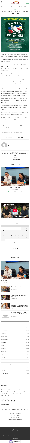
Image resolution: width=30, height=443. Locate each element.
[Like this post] (16, 137)
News (8, 6)
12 (11, 233)
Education (15, 333)
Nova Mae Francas (12, 14)
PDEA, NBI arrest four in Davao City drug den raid (19, 296)
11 (7, 233)
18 (7, 235)
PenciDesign (24, 435)
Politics (15, 360)
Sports (15, 370)
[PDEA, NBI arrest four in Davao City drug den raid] (5, 297)
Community (15, 330)
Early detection (15, 187)
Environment (15, 339)
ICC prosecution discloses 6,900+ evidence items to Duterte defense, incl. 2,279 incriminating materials (19, 314)
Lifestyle (15, 348)
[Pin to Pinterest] (21, 137)
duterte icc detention (7, 132)
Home (2, 6)
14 (18, 233)
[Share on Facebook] (18, 137)
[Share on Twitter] (19, 137)
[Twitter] (16, 430)
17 (3, 235)
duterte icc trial (18, 132)
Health (15, 345)
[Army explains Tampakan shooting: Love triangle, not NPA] (5, 289)
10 (3, 233)
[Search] (27, 2)
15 (22, 233)
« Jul (14, 242)
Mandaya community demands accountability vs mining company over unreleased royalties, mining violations (19, 305)
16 (26, 233)
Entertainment (15, 336)
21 (18, 235)
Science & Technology (15, 363)
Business (15, 327)
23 (26, 235)
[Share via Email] (22, 137)
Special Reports (15, 367)
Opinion (15, 357)
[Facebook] (13, 430)
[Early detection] (15, 176)
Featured (15, 342)
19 (11, 235)
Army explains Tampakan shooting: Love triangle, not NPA (18, 287)
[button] (2, 179)
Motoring (15, 351)
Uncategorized (15, 373)
